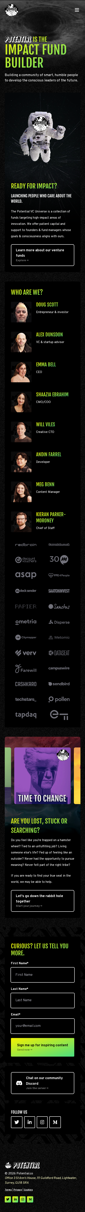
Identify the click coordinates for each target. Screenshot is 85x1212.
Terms (8, 1189)
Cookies (28, 1189)
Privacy (18, 1189)
